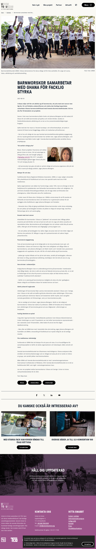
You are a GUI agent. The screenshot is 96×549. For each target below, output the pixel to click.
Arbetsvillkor (35, 383)
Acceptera (87, 544)
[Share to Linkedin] (51, 395)
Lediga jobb (72, 521)
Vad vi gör (36, 5)
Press (70, 526)
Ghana (22, 383)
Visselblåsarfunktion (75, 528)
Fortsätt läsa (24, 447)
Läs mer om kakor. (49, 540)
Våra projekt (47, 5)
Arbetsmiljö (49, 383)
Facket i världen (73, 516)
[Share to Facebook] (36, 395)
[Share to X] (44, 395)
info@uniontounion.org (47, 526)
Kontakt (71, 523)
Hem (2, 12)
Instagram (61, 480)
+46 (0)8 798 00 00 (43, 523)
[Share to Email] (59, 395)
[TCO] (14, 540)
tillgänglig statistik (23, 157)
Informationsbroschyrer (76, 519)
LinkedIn (51, 480)
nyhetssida (62, 478)
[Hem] (7, 6)
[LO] (3, 540)
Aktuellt (68, 5)
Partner (59, 5)
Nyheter (9, 12)
